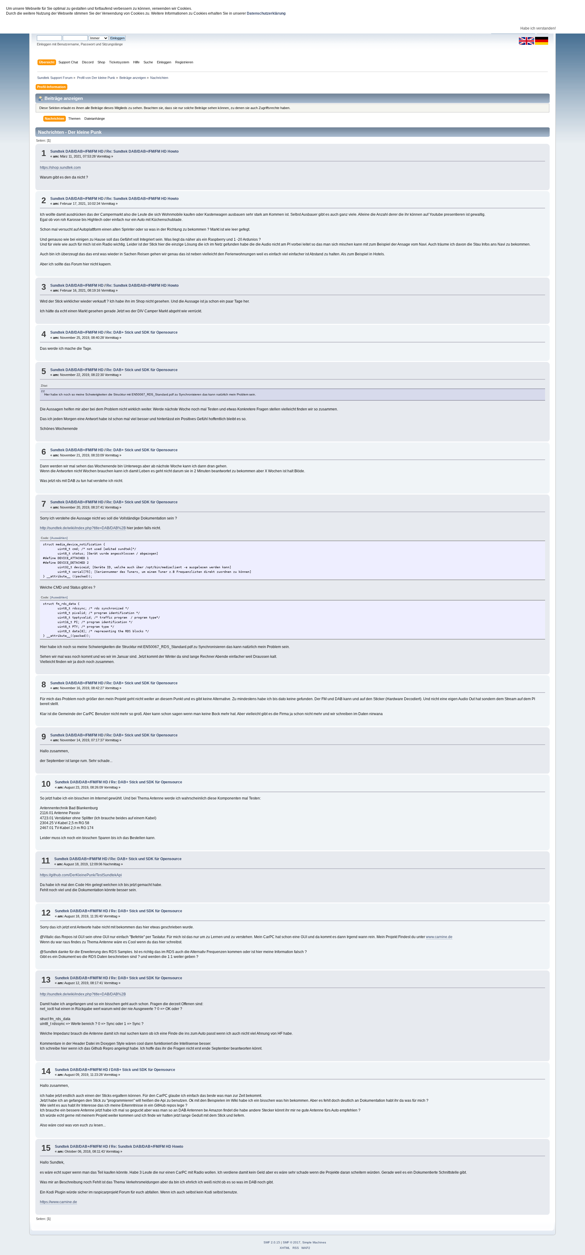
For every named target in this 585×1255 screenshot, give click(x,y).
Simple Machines (314, 1242)
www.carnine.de (439, 937)
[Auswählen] (59, 538)
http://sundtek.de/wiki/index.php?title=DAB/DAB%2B (83, 528)
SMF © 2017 (291, 1242)
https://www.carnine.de (58, 1202)
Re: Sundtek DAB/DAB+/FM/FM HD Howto (142, 151)
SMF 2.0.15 (272, 1242)
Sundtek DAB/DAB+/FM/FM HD (77, 151)
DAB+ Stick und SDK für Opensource (143, 1070)
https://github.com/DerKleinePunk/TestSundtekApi (81, 875)
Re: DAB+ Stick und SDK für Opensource (142, 332)
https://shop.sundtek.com (60, 167)
